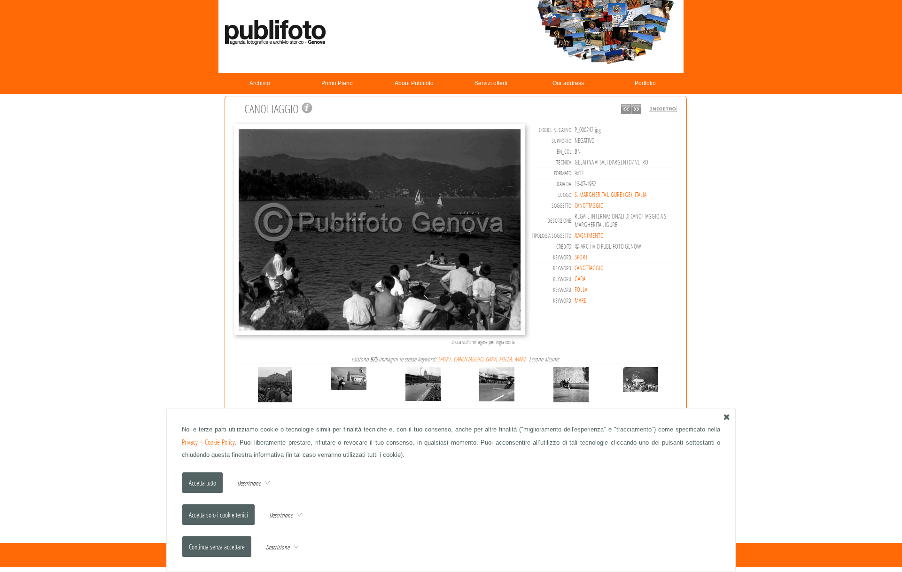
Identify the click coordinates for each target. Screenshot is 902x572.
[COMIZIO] (275, 382)
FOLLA (581, 289)
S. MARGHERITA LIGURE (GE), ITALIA (610, 194)
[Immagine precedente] (626, 111)
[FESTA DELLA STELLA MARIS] (640, 377)
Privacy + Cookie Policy (208, 442)
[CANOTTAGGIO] (381, 333)
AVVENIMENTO (589, 235)
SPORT (581, 257)
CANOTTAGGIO (589, 205)
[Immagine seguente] (636, 111)
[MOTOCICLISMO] (348, 376)
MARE (580, 300)
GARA (580, 278)
